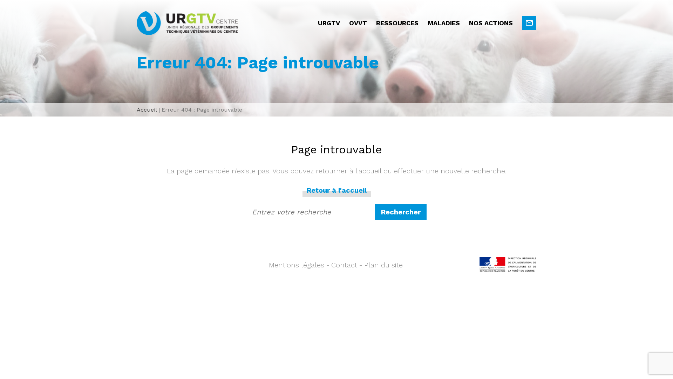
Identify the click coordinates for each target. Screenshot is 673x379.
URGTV (329, 23)
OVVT (358, 23)
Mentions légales (296, 265)
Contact (344, 265)
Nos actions (491, 23)
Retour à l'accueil (337, 190)
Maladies (444, 23)
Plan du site (383, 265)
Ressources (397, 23)
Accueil (147, 109)
